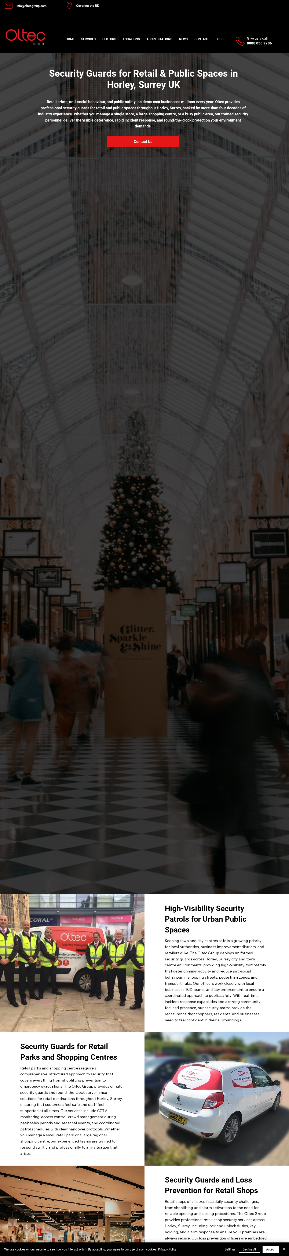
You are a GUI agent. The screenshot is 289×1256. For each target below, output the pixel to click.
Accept (270, 1249)
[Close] (283, 1249)
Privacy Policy (167, 1249)
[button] (88, 39)
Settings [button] (230, 1249)
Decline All (249, 1249)
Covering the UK (87, 6)
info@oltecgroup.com (32, 6)
